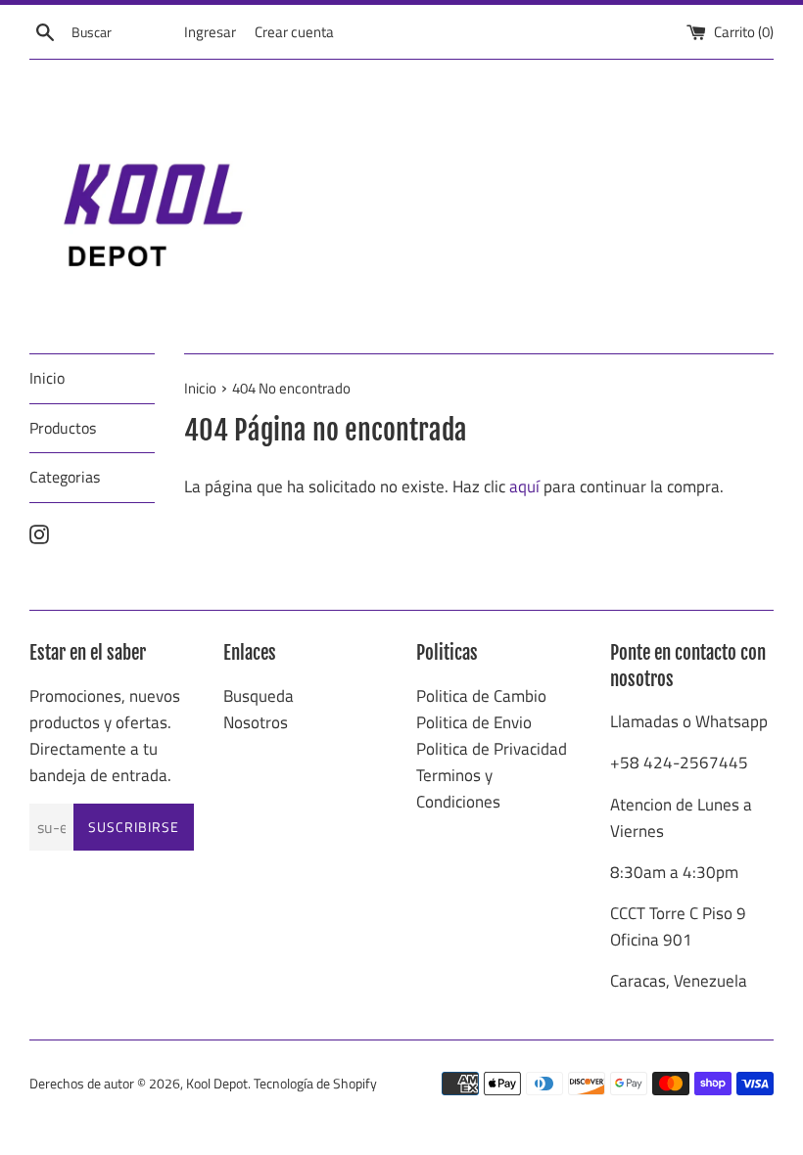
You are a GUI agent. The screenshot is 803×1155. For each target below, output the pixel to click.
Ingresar (210, 32)
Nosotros (255, 722)
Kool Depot (217, 1083)
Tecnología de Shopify (315, 1083)
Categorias (64, 476)
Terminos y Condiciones (458, 788)
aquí (524, 486)
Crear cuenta (294, 32)
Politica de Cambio (481, 696)
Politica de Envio (474, 722)
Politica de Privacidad (491, 749)
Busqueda (258, 696)
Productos (62, 427)
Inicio (47, 378)
